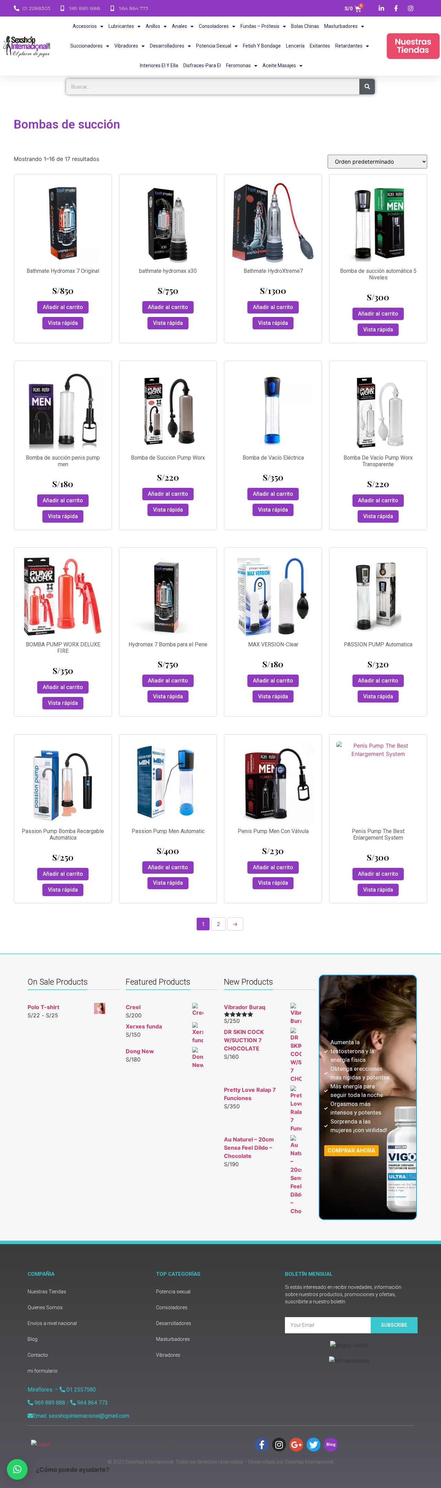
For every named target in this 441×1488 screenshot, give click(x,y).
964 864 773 (92, 1402)
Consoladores (214, 26)
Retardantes (348, 46)
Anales (179, 26)
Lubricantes (121, 26)
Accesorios (85, 26)
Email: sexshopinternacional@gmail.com (81, 1416)
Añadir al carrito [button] (63, 307)
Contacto (38, 1355)
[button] (17, 1469)
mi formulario (43, 1371)
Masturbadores (341, 26)
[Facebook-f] (262, 1444)
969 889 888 (49, 1402)
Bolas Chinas (305, 26)
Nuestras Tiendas (47, 1291)
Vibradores (126, 46)
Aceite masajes (279, 65)
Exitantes (320, 46)
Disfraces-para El (202, 65)
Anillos (153, 26)
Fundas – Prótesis (259, 26)
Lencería (295, 46)
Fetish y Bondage (262, 46)
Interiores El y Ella (159, 65)
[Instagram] (279, 1444)
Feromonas (238, 65)
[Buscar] (367, 86)
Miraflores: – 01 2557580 (62, 1389)
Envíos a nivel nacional (52, 1323)
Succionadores (86, 46)
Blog (33, 1339)
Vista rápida (63, 323)
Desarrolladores (167, 46)
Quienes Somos (45, 1307)
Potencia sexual (213, 46)
